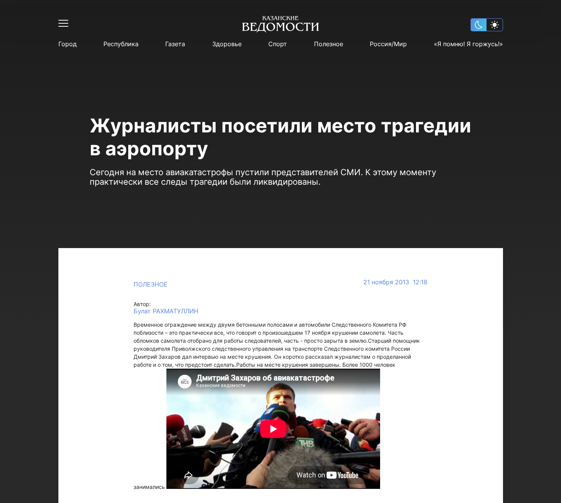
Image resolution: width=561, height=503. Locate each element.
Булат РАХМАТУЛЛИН (166, 311)
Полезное (328, 44)
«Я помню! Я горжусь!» (468, 44)
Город (67, 44)
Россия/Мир (388, 44)
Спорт (277, 44)
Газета (175, 44)
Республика (121, 44)
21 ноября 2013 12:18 (395, 282)
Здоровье (227, 44)
